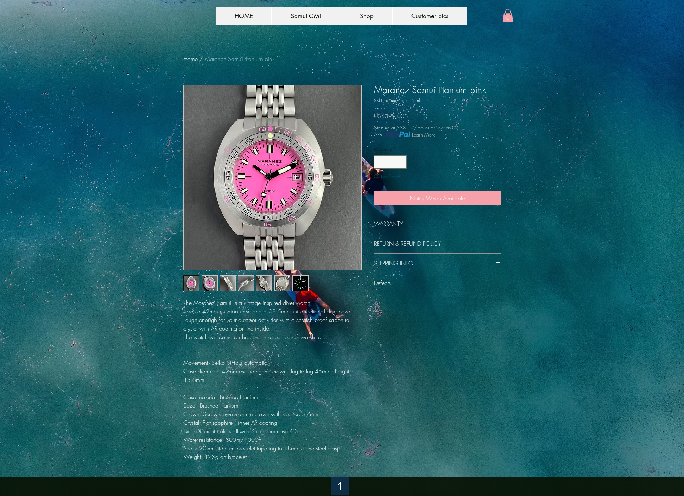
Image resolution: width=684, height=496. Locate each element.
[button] (507, 15)
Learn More (424, 134)
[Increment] (401, 162)
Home (190, 59)
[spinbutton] (390, 162)
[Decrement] (379, 162)
